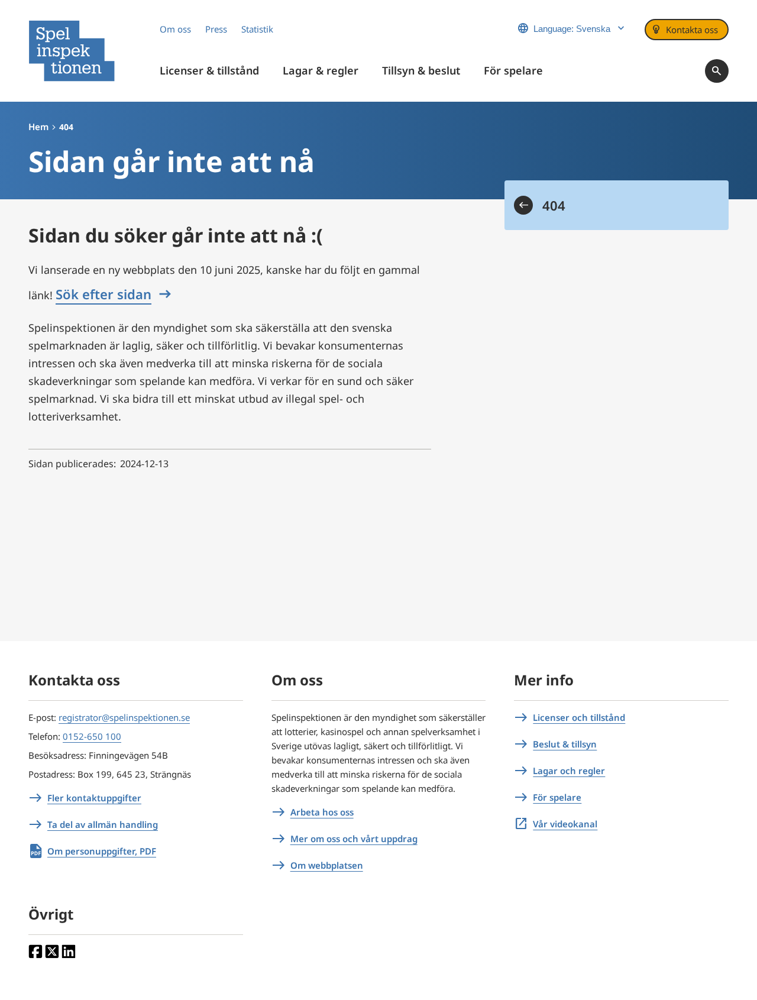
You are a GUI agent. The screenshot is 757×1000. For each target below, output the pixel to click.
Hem (38, 126)
